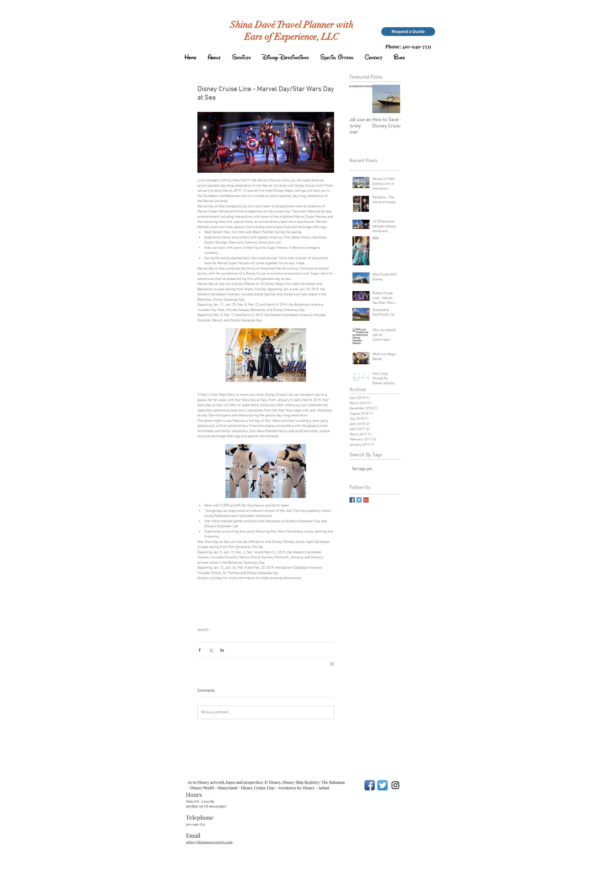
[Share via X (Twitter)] (211, 650)
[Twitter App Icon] (382, 785)
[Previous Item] (357, 98)
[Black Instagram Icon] (395, 785)
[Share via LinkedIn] (222, 650)
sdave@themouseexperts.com (209, 842)
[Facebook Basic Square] (352, 500)
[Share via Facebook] (199, 650)
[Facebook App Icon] (369, 785)
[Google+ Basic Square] (366, 500)
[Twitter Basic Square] (359, 500)
